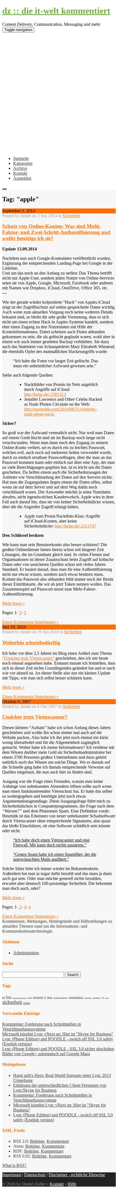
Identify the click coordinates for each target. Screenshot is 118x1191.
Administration (26, 952)
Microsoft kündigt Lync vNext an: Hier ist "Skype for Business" (57, 1034)
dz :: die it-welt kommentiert (56, 11)
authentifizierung (88, 997)
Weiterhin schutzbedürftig (31, 642)
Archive (20, 168)
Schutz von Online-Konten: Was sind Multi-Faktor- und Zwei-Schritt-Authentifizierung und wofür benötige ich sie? (56, 232)
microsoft (38, 997)
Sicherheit (71, 215)
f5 (45, 997)
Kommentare (58, 1141)
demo (49, 997)
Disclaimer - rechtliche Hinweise (77, 1174)
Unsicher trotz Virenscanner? (35, 717)
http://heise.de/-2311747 (75, 526)
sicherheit (12, 1002)
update (26, 1003)
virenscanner (96, 997)
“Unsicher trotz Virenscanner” (28, 658)
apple (102, 997)
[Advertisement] (59, 96)
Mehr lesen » (13, 603)
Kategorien (22, 163)
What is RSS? (14, 1165)
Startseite (21, 158)
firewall (107, 997)
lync (9, 997)
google (30, 997)
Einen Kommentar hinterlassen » (30, 622)
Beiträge (37, 1141)
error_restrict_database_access (20, 997)
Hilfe (72, 1184)
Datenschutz (35, 1174)
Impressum (11, 1174)
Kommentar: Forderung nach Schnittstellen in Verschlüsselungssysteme (41, 1026)
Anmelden (22, 178)
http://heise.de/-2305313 (45, 394)
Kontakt (20, 173)
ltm (3, 997)
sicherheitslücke (76, 997)
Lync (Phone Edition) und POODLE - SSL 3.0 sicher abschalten (58, 1048)
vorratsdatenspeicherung (60, 997)
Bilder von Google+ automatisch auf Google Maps (46, 1053)
